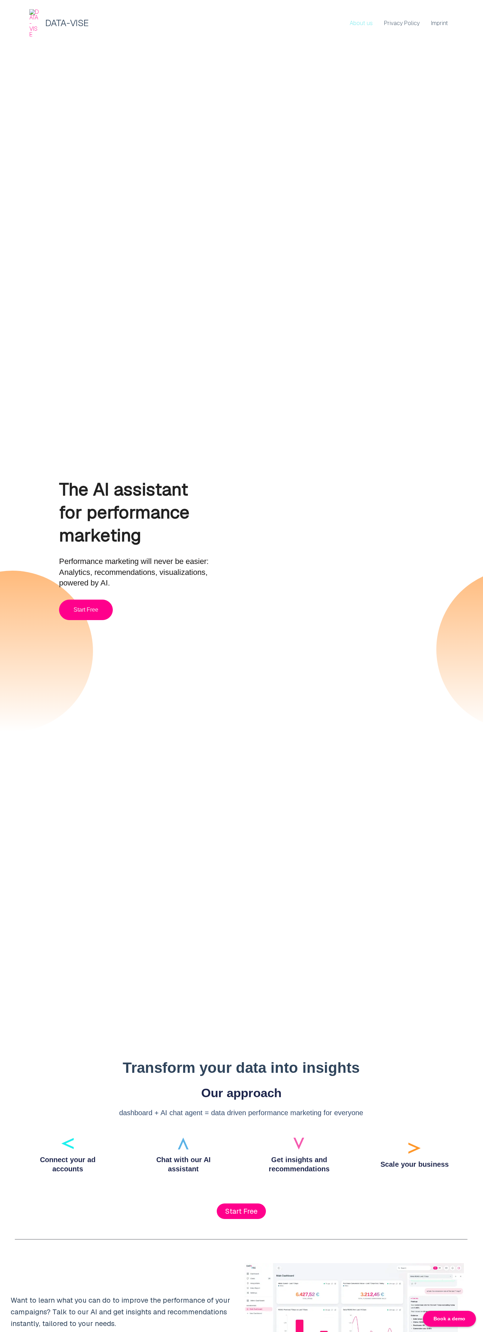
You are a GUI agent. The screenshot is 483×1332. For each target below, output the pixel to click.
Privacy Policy (402, 23)
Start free (86, 610)
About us (361, 23)
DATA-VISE (67, 23)
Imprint (439, 23)
